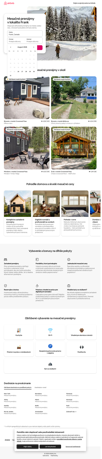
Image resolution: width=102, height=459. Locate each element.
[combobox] (25, 34)
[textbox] (16, 41)
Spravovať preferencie (73, 447)
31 (10, 76)
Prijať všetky (28, 447)
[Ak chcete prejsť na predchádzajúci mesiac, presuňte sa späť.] (10, 47)
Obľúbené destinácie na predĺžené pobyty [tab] (17, 387)
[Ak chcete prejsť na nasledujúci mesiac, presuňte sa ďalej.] (33, 47)
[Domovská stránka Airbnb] (9, 3)
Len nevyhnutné (50, 447)
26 (18, 71)
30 (34, 71)
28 (26, 71)
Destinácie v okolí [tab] (40, 387)
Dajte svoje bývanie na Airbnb (84, 3)
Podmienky (54, 456)
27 (22, 71)
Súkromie (46, 456)
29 (30, 71)
